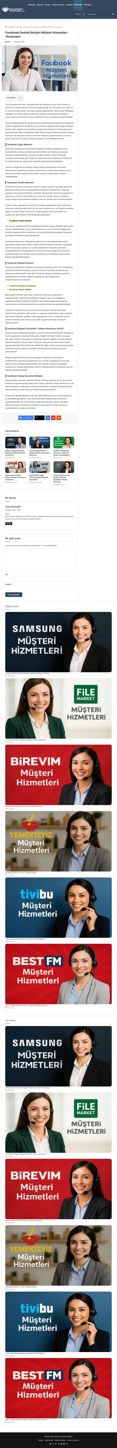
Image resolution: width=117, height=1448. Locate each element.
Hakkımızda (49, 1440)
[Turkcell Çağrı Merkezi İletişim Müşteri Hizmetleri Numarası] (39, 442)
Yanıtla (8, 523)
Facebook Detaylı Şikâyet (20, 289)
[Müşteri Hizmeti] (13, 9)
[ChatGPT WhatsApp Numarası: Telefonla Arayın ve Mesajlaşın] (63, 442)
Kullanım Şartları (72, 1440)
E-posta (8, 584)
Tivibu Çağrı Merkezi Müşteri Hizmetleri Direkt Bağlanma (25, 939)
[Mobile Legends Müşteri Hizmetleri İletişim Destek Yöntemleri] (15, 442)
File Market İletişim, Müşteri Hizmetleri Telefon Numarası (25, 740)
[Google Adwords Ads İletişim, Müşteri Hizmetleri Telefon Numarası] (63, 467)
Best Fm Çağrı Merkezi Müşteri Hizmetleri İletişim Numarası (26, 1005)
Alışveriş (40, 5)
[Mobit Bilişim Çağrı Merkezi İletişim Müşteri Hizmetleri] (39, 467)
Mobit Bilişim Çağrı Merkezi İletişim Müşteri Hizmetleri (38, 477)
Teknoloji (78, 5)
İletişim (41, 1440)
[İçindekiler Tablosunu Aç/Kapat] (19, 98)
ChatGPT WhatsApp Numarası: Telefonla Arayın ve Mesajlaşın (61, 453)
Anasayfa (31, 5)
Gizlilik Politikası (60, 1440)
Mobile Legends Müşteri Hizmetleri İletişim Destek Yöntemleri (15, 453)
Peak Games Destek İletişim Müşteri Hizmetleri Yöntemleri (15, 477)
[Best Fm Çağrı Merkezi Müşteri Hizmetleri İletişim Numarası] (58, 974)
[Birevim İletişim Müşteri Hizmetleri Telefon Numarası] (58, 775)
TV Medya (87, 5)
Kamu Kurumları (58, 5)
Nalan (9, 42)
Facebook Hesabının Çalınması (22, 286)
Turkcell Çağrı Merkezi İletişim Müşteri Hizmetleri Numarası (39, 453)
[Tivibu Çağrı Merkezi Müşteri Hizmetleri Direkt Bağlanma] (58, 907)
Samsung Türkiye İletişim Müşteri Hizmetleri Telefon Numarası (27, 673)
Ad (6, 574)
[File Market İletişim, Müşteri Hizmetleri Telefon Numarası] (58, 708)
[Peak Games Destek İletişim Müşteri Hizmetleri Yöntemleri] (15, 467)
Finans (48, 5)
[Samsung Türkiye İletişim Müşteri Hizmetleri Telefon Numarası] (58, 642)
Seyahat (69, 5)
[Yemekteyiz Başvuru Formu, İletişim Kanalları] (58, 841)
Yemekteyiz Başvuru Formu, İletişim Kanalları (21, 873)
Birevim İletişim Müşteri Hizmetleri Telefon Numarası (23, 806)
